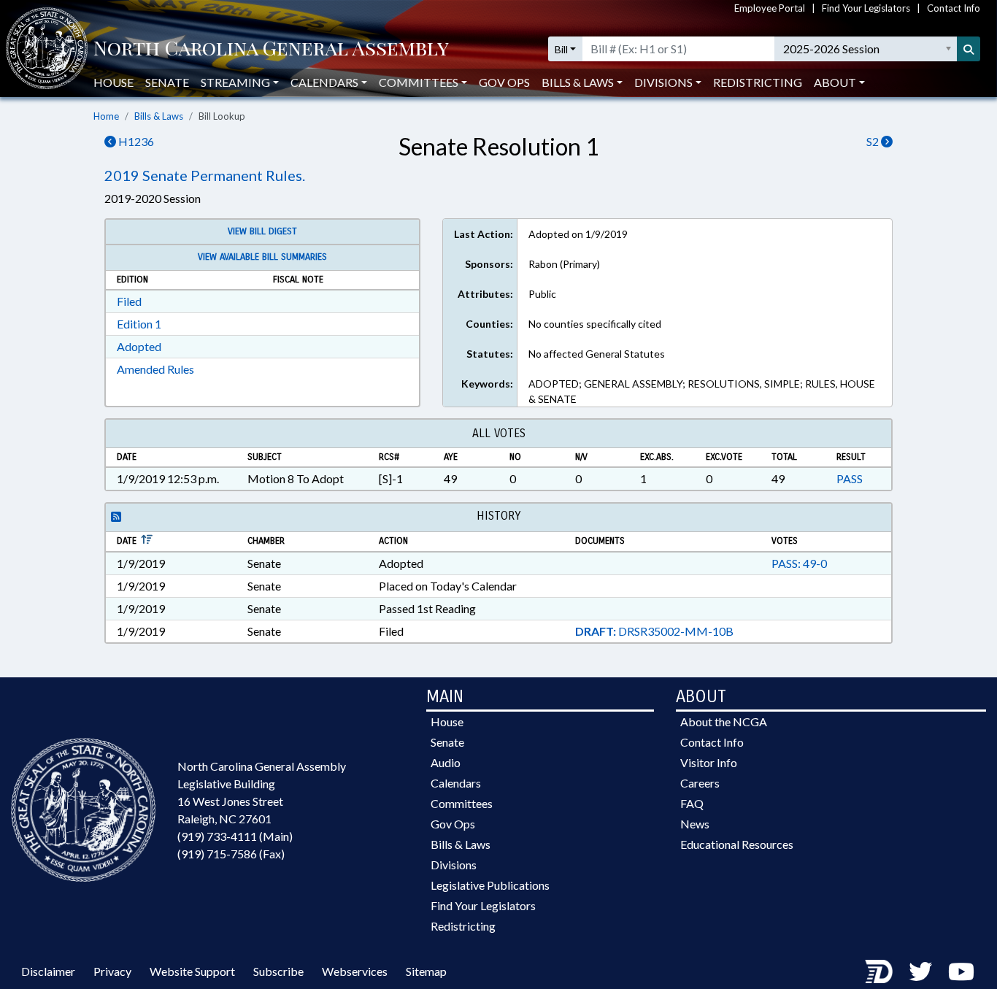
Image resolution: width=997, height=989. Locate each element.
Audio (446, 762)
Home (106, 116)
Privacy (112, 971)
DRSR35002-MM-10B (654, 631)
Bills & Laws (158, 116)
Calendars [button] (324, 82)
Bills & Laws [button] (578, 82)
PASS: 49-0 (799, 563)
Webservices (355, 971)
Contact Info (953, 8)
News (694, 824)
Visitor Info (708, 762)
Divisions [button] (663, 82)
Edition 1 (139, 324)
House (113, 82)
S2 (873, 141)
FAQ (692, 803)
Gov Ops (504, 82)
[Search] (968, 48)
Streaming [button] (235, 82)
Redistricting (757, 82)
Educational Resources (736, 844)
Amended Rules (155, 369)
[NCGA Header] (271, 49)
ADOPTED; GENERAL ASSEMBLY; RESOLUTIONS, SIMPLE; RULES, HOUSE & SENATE (701, 391)
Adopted (139, 346)
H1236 (135, 141)
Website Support (192, 971)
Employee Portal (769, 8)
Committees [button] (418, 82)
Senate (167, 82)
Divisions (454, 864)
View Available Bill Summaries (262, 257)
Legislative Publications (490, 885)
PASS (849, 478)
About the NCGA (723, 721)
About (835, 82)
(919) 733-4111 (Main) (235, 836)
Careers (700, 783)
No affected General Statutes (596, 353)
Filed (129, 301)
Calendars (456, 783)
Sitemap (426, 971)
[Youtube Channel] (961, 971)
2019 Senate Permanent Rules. (204, 175)
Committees (462, 803)
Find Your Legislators (866, 8)
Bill (561, 49)
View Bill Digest (262, 231)
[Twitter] (920, 971)
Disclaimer (48, 971)
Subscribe (278, 971)
